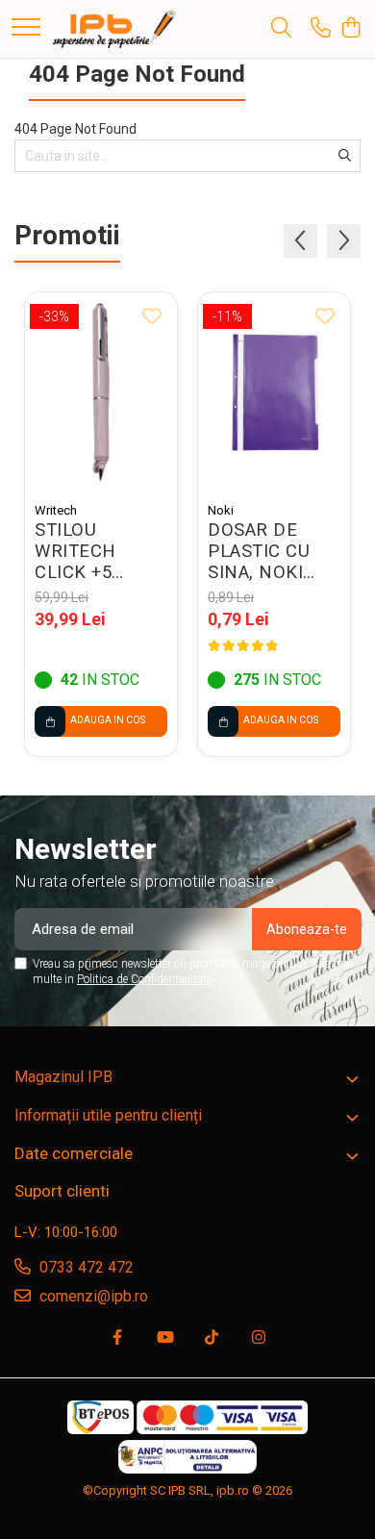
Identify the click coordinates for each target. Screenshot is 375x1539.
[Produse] (26, 28)
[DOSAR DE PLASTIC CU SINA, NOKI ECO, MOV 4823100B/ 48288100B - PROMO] (274, 392)
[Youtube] (164, 1338)
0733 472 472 (85, 1267)
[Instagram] (258, 1338)
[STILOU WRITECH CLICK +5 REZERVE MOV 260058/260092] (101, 392)
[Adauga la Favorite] (152, 317)
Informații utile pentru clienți (108, 1115)
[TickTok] (211, 1338)
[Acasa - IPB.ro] (114, 29)
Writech (56, 510)
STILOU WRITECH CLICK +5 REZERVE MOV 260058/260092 (99, 551)
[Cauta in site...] (281, 28)
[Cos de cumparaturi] (350, 28)
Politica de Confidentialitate (144, 979)
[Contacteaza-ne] (321, 28)
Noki (221, 510)
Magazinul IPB (63, 1077)
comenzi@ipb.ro (92, 1296)
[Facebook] (117, 1338)
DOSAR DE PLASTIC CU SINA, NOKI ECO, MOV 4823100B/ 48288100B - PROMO (260, 551)
